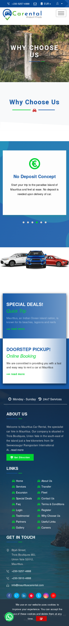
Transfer (46, 486)
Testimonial (22, 515)
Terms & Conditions (52, 504)
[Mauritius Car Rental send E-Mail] (35, 3)
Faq (18, 504)
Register (46, 510)
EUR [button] (46, 3)
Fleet (44, 492)
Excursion (21, 492)
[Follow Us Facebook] (9, 595)
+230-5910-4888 (21, 578)
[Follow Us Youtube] (53, 595)
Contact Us (47, 498)
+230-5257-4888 (21, 3)
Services (21, 486)
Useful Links (48, 521)
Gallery (20, 527)
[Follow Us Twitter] (16, 595)
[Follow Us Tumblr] (38, 595)
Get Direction (21, 457)
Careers (46, 527)
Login (19, 510)
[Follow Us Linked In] (24, 595)
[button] (23, 222)
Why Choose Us (50, 515)
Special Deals (24, 498)
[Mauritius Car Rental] (59, 3)
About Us (46, 481)
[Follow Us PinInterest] (31, 596)
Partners (21, 521)
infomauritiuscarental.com (28, 585)
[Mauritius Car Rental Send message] (9, 616)
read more (17, 329)
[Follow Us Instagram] (46, 595)
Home (19, 481)
